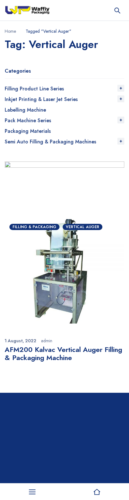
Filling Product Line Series (34, 88)
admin (46, 341)
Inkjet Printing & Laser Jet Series (41, 99)
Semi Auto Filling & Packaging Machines (50, 141)
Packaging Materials (28, 131)
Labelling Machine (25, 109)
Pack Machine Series (28, 120)
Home (10, 31)
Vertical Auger (82, 227)
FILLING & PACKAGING (34, 227)
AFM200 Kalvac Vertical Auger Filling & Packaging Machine (63, 353)
